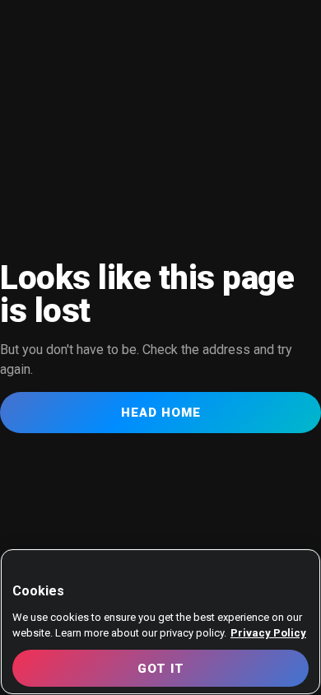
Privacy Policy (268, 633)
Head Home (161, 412)
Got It (160, 668)
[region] (160, 621)
